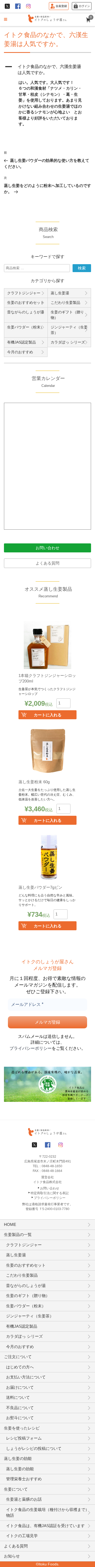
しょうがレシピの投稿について (33, 1448)
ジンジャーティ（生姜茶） (69, 330)
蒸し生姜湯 (60, 293)
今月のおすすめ (20, 352)
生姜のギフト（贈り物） (67, 315)
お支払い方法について (26, 1377)
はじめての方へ (20, 1367)
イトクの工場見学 (22, 1535)
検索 (82, 268)
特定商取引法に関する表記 (50, 1193)
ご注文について (18, 1356)
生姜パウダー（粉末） (25, 327)
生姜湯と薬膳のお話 (24, 1499)
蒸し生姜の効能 (18, 1458)
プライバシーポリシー (31, 1048)
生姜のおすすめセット (25, 302)
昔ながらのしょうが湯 (25, 312)
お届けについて (20, 1387)
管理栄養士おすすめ (24, 1479)
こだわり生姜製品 (65, 302)
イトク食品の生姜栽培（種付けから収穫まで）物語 (47, 1512)
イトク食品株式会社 (47, 1182)
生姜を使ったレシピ (22, 1428)
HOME (10, 1224)
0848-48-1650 (52, 1166)
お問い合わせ (47, 548)
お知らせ (12, 1556)
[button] (47, 69)
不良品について (20, 1407)
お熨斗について (20, 1417)
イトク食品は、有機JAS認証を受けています (45, 1525)
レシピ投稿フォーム (24, 1438)
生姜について (16, 1489)
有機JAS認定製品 (21, 342)
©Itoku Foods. (47, 1564)
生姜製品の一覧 (18, 1234)
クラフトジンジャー (23, 293)
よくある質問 (47, 563)
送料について (18, 1397)
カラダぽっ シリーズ (68, 342)
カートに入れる (47, 715)
